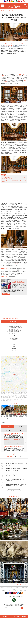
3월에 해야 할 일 (7, 397)
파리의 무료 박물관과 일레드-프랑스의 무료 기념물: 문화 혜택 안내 (14, 180)
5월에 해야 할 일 (15, 396)
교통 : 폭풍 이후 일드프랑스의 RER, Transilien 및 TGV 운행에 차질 (16, 474)
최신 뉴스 (9, 456)
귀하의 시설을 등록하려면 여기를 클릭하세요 (10, 317)
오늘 (7, 426)
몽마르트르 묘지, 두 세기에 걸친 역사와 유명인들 (13, 447)
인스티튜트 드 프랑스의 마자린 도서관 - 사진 (14, 43)
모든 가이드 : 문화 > (22, 584)
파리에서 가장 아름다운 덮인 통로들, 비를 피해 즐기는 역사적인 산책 (14, 516)
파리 (17, 397)
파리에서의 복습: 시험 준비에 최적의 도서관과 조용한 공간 (20, 417)
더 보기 (13, 491)
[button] (2, 32)
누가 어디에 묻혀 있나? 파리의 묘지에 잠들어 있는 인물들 (14, 558)
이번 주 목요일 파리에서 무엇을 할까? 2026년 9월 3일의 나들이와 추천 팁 (16, 469)
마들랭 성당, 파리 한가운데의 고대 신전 (12, 439)
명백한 (3, 590)
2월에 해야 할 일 (20, 399)
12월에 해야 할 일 (7, 396)
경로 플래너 (14, 341)
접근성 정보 (14, 342)
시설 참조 (18, 587)
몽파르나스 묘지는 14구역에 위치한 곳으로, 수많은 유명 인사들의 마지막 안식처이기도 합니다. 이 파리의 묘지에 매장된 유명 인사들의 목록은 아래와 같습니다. (13, 437)
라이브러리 (8, 392)
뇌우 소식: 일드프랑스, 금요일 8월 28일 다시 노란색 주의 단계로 (16, 479)
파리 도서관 (19, 393)
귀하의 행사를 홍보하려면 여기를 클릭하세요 (10, 318)
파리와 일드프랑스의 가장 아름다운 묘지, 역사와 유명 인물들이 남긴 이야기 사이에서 (14, 579)
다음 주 (20, 430)
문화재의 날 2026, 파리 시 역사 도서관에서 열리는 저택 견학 (7, 417)
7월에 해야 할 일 (14, 392)
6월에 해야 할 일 (5, 399)
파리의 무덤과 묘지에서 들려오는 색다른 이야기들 (14, 537)
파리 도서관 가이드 (8, 395)
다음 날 (14, 325)
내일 (20, 426)
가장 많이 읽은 (17, 456)
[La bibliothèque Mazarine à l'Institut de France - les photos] (14, 32)
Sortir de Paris (23, 590)
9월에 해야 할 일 (9, 400)
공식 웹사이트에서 (19, 264)
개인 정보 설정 (15, 590)
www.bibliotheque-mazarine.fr (14, 354)
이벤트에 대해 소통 (10, 587)
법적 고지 (9, 590)
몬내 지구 (13, 397)
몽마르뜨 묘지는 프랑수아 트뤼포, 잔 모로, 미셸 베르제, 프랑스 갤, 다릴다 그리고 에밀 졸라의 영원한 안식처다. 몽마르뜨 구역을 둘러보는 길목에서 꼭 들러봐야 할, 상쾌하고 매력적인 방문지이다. (14, 450)
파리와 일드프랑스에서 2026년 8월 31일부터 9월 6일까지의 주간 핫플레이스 (13, 177)
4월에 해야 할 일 (10, 393)
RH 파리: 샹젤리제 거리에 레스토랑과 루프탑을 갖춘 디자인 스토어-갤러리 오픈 (16, 485)
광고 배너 (3, 587)
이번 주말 (7, 430)
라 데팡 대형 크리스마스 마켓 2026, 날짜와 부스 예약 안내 (16, 464)
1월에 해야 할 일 (13, 399)
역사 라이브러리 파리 (17, 395)
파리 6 (15, 393)
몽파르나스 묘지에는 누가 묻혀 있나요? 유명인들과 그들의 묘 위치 (13, 433)
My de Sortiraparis (8, 45)
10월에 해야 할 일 (21, 392)
